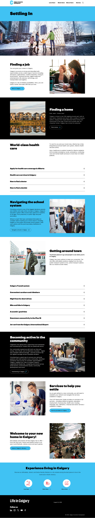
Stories (78, 2)
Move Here (69, 2)
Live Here (52, 2)
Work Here (61, 2)
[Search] (83, 3)
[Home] (16, 2)
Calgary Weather (58, 499)
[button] (47, 170)
